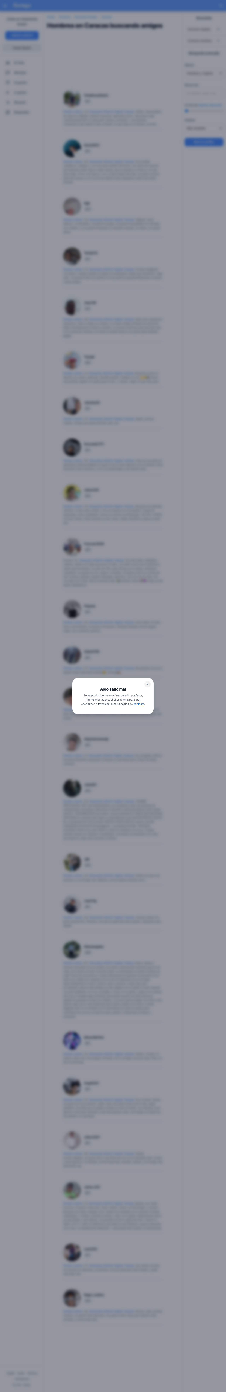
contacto (138, 704)
